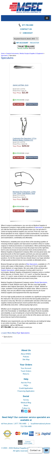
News (26, 405)
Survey (26, 400)
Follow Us (26, 408)
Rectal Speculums (41, 282)
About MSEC (26, 354)
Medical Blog (26, 403)
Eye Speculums (32, 264)
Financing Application (26, 391)
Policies (26, 357)
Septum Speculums (7, 270)
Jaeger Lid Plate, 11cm (20, 85)
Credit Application (26, 388)
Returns (26, 374)
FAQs (26, 385)
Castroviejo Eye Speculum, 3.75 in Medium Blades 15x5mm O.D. (24, 139)
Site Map (26, 359)
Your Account (26, 368)
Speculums (39, 227)
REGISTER (34, 43)
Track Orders (26, 371)
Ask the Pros (26, 383)
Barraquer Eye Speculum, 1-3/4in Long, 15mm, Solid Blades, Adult (24, 192)
